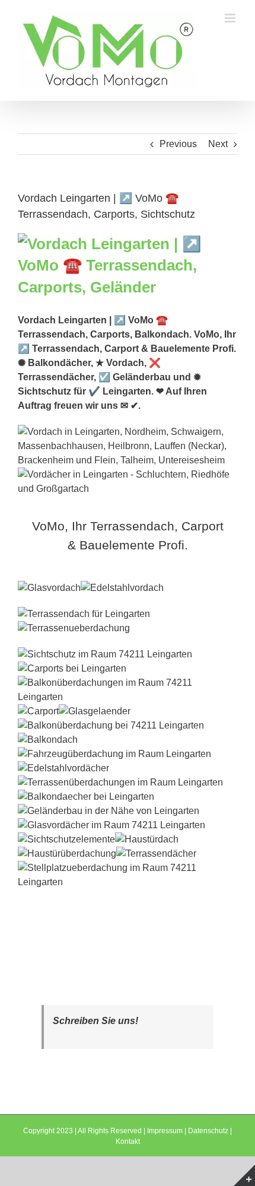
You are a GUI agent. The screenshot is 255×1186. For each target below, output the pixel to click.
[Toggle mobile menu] (231, 18)
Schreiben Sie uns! (95, 1021)
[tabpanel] (127, 735)
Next (218, 144)
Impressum (165, 1131)
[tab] (127, 535)
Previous (178, 144)
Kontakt (128, 1141)
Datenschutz (208, 1131)
